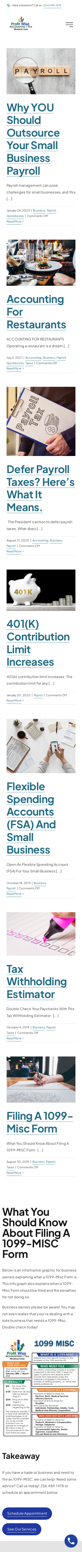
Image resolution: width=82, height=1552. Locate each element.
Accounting (33, 357)
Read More (14, 221)
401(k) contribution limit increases (38, 642)
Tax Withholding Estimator (37, 981)
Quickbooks (15, 216)
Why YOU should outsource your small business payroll (33, 138)
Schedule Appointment (27, 1513)
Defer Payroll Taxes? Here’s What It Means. (41, 488)
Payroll (51, 210)
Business (39, 210)
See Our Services (21, 1529)
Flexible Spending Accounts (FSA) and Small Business (31, 817)
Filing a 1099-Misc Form (40, 1122)
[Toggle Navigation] (68, 25)
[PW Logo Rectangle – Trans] (21, 17)
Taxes (29, 363)
